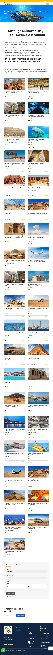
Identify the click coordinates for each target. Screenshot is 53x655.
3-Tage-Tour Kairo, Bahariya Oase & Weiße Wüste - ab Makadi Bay (37, 236)
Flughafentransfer (33, 636)
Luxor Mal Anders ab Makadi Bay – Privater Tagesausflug (36, 164)
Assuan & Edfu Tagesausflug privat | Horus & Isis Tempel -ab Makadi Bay (14, 236)
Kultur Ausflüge (45, 633)
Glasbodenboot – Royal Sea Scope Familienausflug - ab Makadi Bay (36, 116)
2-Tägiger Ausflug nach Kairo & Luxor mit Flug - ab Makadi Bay (37, 357)
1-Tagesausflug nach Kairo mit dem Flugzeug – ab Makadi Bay (13, 92)
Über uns (31, 641)
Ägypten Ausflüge (31, 632)
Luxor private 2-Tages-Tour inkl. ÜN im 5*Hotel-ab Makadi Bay (37, 92)
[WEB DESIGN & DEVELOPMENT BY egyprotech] (21, 651)
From (7, 583)
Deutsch (44, 1)
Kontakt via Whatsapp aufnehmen (44, 646)
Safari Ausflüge (45, 636)
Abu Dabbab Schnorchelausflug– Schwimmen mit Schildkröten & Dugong (37, 140)
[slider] (6, 590)
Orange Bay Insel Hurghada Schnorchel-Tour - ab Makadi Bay (38, 479)
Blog (30, 646)
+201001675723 (8, 637)
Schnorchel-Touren (44, 639)
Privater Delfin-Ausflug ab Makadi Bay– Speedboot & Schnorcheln (14, 454)
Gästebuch (31, 638)
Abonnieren (20, 615)
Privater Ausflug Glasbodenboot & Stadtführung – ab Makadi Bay (36, 333)
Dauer (7, 569)
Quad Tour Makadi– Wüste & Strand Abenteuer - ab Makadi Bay (13, 528)
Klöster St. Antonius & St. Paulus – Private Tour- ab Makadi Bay (13, 140)
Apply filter (10, 593)
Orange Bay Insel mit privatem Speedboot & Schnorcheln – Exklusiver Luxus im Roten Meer (37, 213)
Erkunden (23, 98)
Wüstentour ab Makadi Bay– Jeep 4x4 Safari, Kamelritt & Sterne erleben (37, 309)
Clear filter (8, 596)
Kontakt (31, 643)
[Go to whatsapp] (3, 650)
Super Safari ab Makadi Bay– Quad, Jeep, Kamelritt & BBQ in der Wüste (13, 479)
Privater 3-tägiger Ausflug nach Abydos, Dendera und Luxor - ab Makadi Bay (38, 188)
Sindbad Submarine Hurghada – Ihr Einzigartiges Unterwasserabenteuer (37, 454)
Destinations (9, 575)
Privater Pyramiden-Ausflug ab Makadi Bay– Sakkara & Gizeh (14, 504)
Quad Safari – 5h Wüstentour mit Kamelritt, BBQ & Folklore (12, 406)
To (27, 583)
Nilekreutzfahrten (45, 642)
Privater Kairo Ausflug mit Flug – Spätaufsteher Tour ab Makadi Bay (36, 261)
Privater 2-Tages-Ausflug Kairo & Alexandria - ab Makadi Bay (36, 285)
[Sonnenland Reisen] (8, 3)
